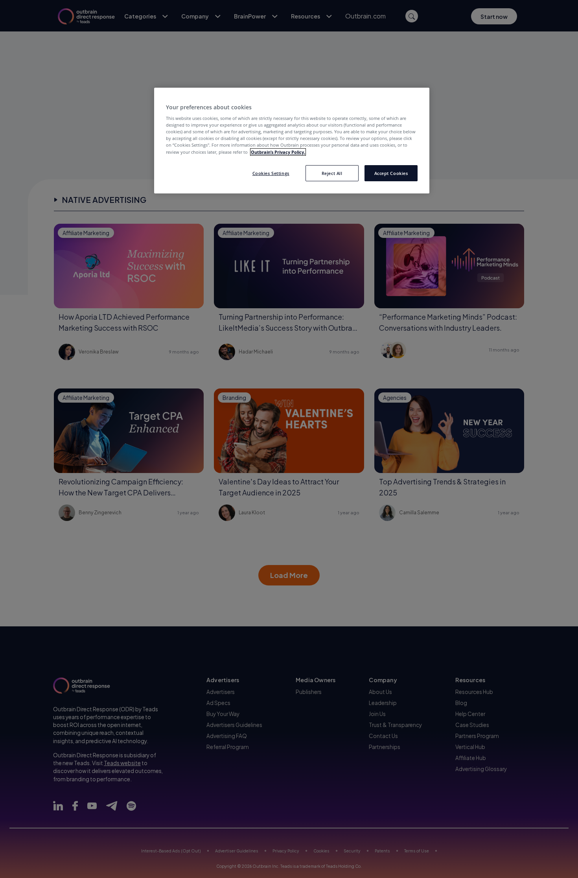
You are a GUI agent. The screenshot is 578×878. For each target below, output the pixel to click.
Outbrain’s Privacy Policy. (278, 152)
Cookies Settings (270, 173)
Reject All (332, 173)
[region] (291, 141)
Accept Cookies (391, 173)
